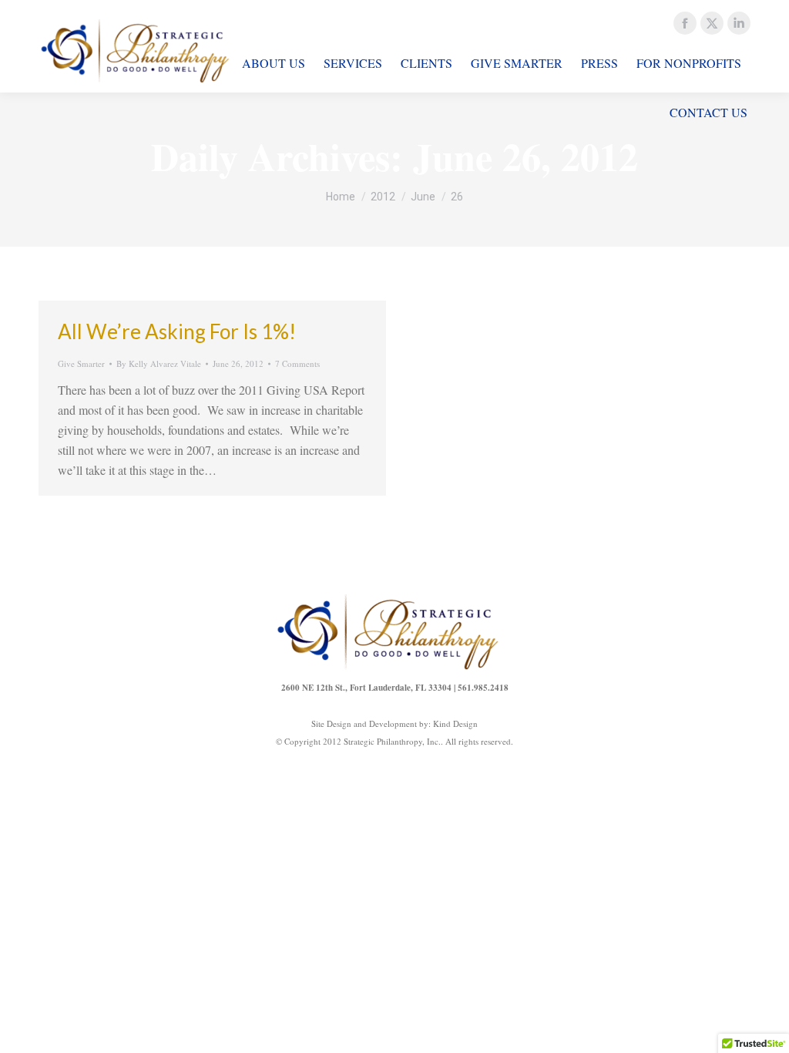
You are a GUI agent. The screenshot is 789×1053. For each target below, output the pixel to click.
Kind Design (455, 723)
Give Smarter (81, 363)
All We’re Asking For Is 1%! (177, 331)
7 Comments (297, 363)
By (158, 363)
